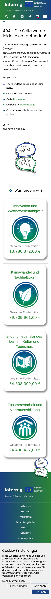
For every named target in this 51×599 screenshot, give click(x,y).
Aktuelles (25, 506)
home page (19, 99)
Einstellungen (18, 586)
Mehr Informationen (13, 581)
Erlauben (40, 592)
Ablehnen (40, 586)
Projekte (25, 527)
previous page (27, 104)
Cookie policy (25, 538)
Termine (25, 511)
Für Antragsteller (25, 522)
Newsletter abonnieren (22, 16)
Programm (25, 517)
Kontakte (25, 532)
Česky (37, 16)
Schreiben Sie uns (29, 16)
